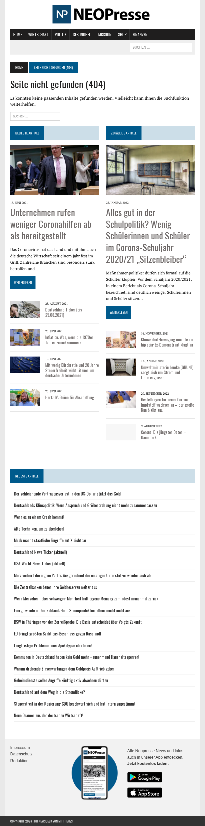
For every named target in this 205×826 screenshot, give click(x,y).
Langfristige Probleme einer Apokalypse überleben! (53, 645)
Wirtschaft (38, 35)
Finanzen (140, 35)
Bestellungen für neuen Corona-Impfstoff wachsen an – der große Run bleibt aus (167, 405)
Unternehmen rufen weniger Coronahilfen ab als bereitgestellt (50, 223)
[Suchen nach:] (35, 116)
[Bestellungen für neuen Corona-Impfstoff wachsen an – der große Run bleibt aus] (121, 404)
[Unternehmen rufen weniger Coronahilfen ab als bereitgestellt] (54, 192)
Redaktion (19, 761)
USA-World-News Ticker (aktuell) (39, 564)
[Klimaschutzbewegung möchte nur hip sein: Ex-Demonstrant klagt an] (121, 344)
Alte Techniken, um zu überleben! (39, 529)
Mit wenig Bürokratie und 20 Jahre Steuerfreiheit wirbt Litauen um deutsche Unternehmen (72, 370)
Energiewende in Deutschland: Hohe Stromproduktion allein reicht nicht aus (72, 610)
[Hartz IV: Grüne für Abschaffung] (25, 402)
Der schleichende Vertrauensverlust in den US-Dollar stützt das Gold (67, 494)
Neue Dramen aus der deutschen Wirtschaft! (48, 715)
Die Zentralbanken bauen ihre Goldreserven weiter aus (55, 587)
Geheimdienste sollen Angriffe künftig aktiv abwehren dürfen (61, 680)
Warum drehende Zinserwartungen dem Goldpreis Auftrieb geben (64, 669)
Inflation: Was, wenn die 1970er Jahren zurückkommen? (69, 340)
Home (17, 35)
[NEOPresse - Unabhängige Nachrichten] (102, 14)
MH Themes (65, 821)
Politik (60, 35)
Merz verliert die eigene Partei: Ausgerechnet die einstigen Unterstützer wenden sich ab (82, 575)
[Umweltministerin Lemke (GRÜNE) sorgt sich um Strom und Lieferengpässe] (121, 372)
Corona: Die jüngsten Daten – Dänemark (163, 434)
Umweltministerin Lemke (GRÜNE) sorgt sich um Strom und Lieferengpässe (167, 372)
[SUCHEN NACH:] (161, 47)
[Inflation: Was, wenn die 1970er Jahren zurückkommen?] (25, 342)
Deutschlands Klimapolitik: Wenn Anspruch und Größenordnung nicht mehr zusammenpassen (85, 505)
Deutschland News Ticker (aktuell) (40, 552)
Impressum (20, 747)
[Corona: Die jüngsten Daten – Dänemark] (121, 437)
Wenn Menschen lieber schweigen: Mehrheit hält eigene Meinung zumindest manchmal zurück (86, 599)
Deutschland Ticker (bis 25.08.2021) (63, 312)
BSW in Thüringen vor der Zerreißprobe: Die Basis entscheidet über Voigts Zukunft (78, 622)
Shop (122, 35)
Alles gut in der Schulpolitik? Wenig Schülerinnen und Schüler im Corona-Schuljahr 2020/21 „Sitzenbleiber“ (148, 235)
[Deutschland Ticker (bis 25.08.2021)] (25, 314)
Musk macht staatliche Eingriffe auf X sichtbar (50, 540)
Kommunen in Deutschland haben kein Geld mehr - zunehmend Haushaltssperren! (76, 657)
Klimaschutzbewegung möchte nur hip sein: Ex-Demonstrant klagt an (167, 342)
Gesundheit (82, 35)
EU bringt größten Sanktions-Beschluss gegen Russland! (57, 634)
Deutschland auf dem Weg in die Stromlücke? (49, 692)
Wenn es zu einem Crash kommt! (39, 517)
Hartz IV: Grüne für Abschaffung (69, 397)
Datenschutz (21, 754)
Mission (105, 35)
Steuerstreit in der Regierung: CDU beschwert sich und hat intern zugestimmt (75, 704)
